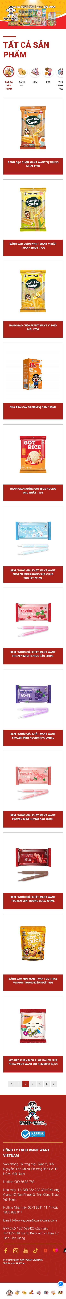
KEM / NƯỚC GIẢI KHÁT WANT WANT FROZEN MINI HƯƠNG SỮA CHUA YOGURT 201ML (33, 574)
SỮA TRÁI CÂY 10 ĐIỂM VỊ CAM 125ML (33, 407)
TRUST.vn (20, 1263)
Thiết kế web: (9, 1263)
